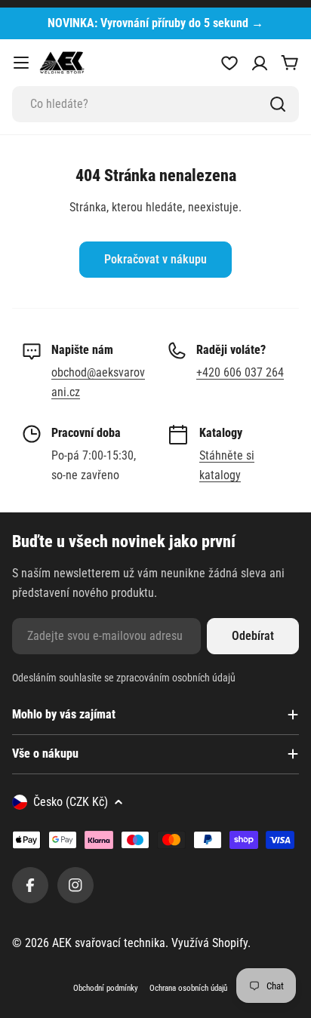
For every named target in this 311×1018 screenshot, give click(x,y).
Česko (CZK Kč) (70, 802)
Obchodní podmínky (105, 988)
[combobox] (155, 104)
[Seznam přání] (229, 63)
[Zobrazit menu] (21, 63)
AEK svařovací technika (108, 943)
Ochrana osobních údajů (188, 988)
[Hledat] (278, 104)
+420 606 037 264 (240, 372)
